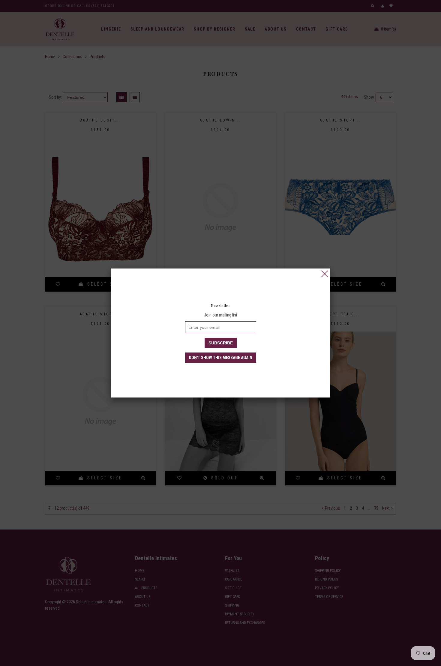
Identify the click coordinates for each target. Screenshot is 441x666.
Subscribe (220, 342)
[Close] (324, 273)
